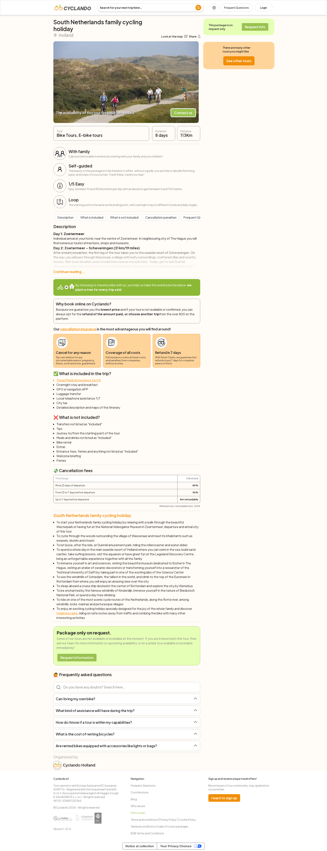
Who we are (138, 806)
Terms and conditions (144, 819)
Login (263, 7)
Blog (134, 799)
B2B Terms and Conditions (147, 833)
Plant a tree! (138, 812)
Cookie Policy (187, 819)
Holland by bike (67, 613)
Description (65, 217)
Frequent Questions (236, 7)
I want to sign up (224, 798)
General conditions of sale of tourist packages (159, 826)
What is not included (124, 217)
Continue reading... (69, 271)
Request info (255, 27)
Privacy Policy (168, 819)
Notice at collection (139, 846)
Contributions (140, 792)
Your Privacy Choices (176, 846)
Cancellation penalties (161, 217)
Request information (76, 657)
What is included (91, 217)
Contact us (183, 112)
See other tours (238, 61)
